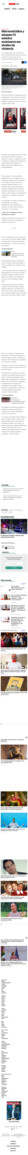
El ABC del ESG (4, 1061)
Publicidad (13, 1141)
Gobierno (3, 997)
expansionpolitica (14, 1128)
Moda (2, 1014)
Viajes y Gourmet (4, 1017)
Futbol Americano (4, 1078)
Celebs (2, 1025)
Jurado (2, 1097)
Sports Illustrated (6, 1074)
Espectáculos (3, 1010)
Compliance (13, 1143)
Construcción (4, 1042)
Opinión (3, 1004)
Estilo (2, 1031)
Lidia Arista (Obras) (9, 546)
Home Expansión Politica (6, 982)
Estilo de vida (3, 1027)
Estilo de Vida (4, 1095)
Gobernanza (3, 1055)
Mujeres (3, 991)
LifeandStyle (3, 993)
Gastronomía (3, 1088)
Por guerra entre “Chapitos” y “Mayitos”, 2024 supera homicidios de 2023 (12, 536)
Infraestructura (4, 1045)
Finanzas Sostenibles (5, 1058)
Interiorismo (3, 1048)
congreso (21, 9)
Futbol (2, 1075)
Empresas (3, 981)
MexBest (3, 1087)
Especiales (3, 1071)
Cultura (2, 1018)
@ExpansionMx (11, 548)
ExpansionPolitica (17, 1128)
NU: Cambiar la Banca (14, 1121)
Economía (3, 984)
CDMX (2, 1001)
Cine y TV (3, 1035)
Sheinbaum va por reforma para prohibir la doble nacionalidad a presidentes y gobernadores (13, 490)
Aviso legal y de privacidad (13, 1146)
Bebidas (3, 1090)
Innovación (3, 1060)
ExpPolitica (11, 1128)
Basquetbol (3, 1080)
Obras (2, 988)
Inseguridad (19, 510)
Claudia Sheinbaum (7, 512)
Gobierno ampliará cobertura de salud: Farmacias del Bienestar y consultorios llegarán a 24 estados (12, 497)
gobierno (7, 9)
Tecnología (3, 987)
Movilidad (3, 1057)
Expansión (4, 980)
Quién (3, 1008)
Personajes (3, 1092)
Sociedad (3, 1005)
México (13, 251)
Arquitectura (3, 1047)
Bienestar (3, 1094)
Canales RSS (13, 1148)
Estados (2, 1003)
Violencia (12, 510)
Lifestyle (3, 1082)
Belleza (2, 1015)
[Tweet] (23, 62)
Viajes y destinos (4, 1091)
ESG (2, 990)
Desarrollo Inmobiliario (5, 1044)
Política (3, 995)
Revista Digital (4, 1084)
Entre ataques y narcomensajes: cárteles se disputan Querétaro (18, 401)
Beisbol (2, 1077)
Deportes (3, 1034)
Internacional (3, 985)
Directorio (13, 1150)
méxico (14, 9)
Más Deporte (3, 1081)
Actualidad (3, 1067)
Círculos (3, 1013)
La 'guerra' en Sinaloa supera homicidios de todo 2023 (17, 255)
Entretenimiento (4, 1032)
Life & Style (4, 1030)
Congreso (3, 1000)
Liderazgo (3, 1068)
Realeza (3, 1011)
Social (2, 1054)
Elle (2, 1021)
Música (2, 1037)
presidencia (4, 29)
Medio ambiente (4, 1052)
